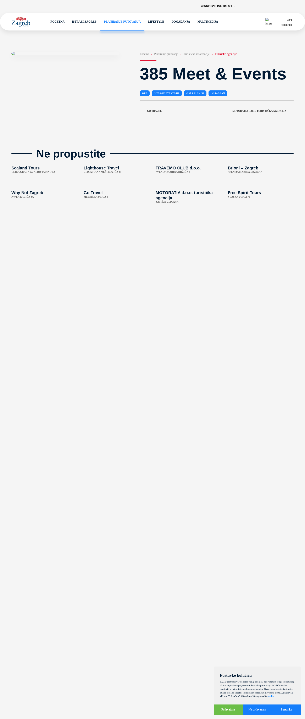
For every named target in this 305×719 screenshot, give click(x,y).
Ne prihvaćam (257, 709)
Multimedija (208, 21)
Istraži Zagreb (84, 21)
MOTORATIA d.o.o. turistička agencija (259, 110)
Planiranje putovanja (122, 21)
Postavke (286, 709)
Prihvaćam (228, 709)
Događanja (181, 21)
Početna (57, 21)
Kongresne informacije (217, 6)
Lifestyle (156, 21)
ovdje (271, 696)
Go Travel (154, 110)
